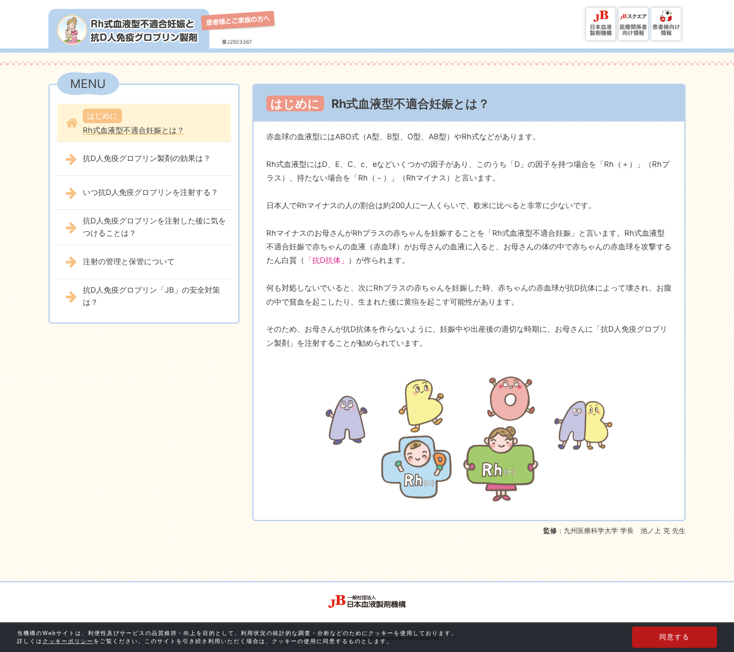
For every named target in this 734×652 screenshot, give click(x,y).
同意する (674, 637)
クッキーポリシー (67, 641)
